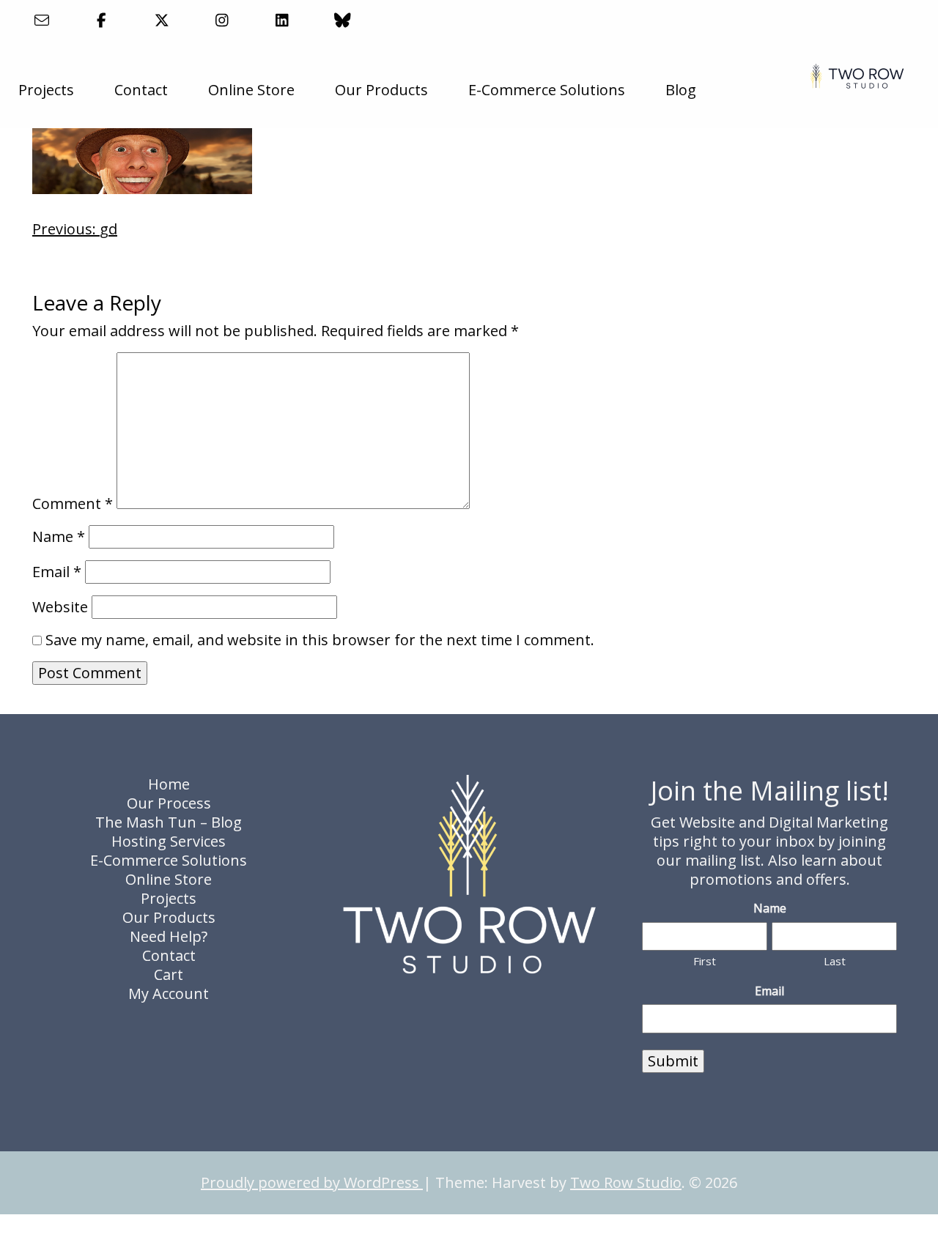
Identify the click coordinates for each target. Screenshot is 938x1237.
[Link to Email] (41, 20)
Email (56, 572)
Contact (141, 90)
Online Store (251, 90)
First (704, 961)
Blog (680, 90)
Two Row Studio (626, 1182)
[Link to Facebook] (101, 20)
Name (58, 536)
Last (835, 961)
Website (60, 607)
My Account (168, 993)
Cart (168, 974)
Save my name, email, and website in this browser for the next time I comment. (319, 640)
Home (169, 784)
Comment (72, 503)
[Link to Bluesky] (342, 20)
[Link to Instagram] (222, 20)
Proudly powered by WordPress (312, 1182)
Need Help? (168, 936)
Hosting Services (168, 841)
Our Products (381, 90)
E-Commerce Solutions (546, 90)
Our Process (169, 803)
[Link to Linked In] (282, 20)
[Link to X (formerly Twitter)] (161, 20)
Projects (46, 90)
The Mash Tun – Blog (168, 822)
